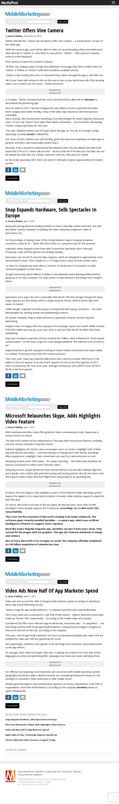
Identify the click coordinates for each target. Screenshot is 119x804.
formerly (82, 687)
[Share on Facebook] (8, 169)
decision (89, 99)
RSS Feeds (66, 771)
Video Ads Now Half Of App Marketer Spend (27, 729)
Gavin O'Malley (15, 36)
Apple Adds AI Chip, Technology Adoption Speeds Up (31, 735)
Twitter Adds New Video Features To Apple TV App (30, 740)
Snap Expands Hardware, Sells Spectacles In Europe (31, 719)
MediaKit (39, 771)
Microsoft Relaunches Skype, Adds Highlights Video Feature (35, 724)
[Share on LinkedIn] (15, 169)
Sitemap (76, 771)
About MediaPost (25, 771)
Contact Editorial (52, 771)
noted (30, 134)
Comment (12, 178)
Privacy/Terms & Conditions (30, 774)
